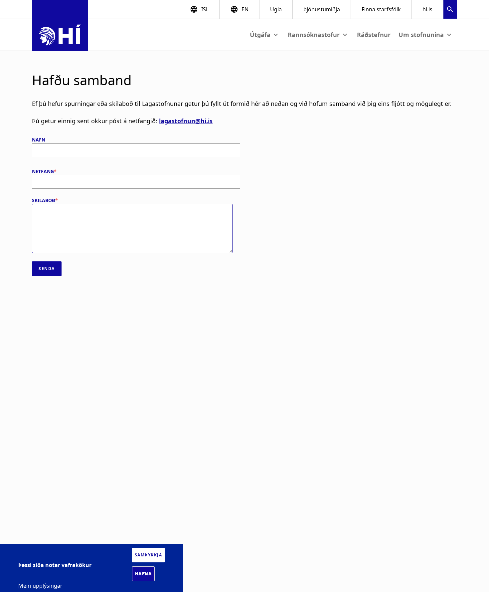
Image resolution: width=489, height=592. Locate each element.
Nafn (38, 140)
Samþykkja (148, 555)
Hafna (143, 573)
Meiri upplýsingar (40, 585)
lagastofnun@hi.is (186, 121)
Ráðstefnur (374, 35)
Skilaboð (43, 200)
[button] (450, 10)
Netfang (43, 171)
